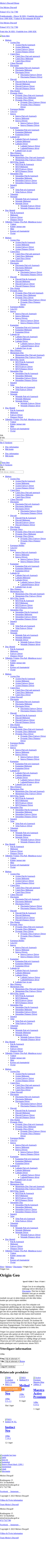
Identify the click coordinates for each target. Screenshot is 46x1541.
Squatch (13, 185)
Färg (2, 1358)
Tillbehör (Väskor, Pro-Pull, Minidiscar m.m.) (23, 222)
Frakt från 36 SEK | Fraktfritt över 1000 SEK (18, 31)
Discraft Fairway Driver (25, 86)
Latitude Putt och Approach (26, 139)
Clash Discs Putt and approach (27, 56)
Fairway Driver (16, 217)
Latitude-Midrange (22, 141)
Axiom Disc (15, 42)
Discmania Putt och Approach (27, 68)
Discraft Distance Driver (25, 88)
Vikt (2, 1361)
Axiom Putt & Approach (25, 45)
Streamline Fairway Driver (26, 180)
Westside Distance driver (30, 208)
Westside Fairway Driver (30, 206)
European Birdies (17, 109)
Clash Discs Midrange (24, 59)
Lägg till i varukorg (8, 1367)
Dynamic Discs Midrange (25, 98)
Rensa (22, 1361)
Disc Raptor (15, 91)
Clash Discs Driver (23, 61)
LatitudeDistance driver (29, 148)
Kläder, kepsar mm (17, 226)
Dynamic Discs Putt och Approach (29, 95)
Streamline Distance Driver (26, 183)
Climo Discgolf (16, 63)
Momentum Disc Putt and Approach (29, 157)
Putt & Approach (17, 213)
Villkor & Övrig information (11, 1500)
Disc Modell (10, 210)
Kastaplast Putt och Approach (27, 130)
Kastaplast (14, 128)
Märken (8, 40)
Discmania (14, 65)
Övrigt (12, 233)
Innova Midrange (22, 118)
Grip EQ (13, 111)
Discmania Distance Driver (31, 77)
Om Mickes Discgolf (8, 7)
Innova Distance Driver (29, 125)
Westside (13, 197)
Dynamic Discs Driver (24, 100)
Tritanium (14, 194)
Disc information (12, 447)
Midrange (14, 215)
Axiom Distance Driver (24, 52)
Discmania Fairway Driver (31, 75)
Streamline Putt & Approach (26, 176)
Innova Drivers (21, 121)
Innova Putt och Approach (26, 116)
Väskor (13, 224)
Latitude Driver (21, 144)
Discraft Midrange (22, 84)
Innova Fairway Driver (29, 123)
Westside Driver (21, 203)
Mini (12, 229)
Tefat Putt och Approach (25, 190)
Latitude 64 (14, 137)
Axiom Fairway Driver (24, 49)
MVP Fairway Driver (24, 169)
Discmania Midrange (23, 70)
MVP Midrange (21, 167)
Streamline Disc (16, 174)
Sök (1, 435)
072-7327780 (5, 1520)
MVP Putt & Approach (24, 164)
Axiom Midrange (22, 47)
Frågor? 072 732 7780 (9, 12)
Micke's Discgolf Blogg (9, 3)
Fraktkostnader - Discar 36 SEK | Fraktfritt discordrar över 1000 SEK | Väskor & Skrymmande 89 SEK (21, 17)
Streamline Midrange (23, 178)
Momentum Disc (17, 155)
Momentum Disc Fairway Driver (28, 160)
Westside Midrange (23, 201)
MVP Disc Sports (17, 162)
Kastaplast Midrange (23, 132)
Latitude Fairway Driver (30, 146)
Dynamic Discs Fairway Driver (33, 102)
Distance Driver (16, 220)
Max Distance (15, 153)
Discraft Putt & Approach (25, 82)
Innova (13, 114)
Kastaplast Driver (22, 134)
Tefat (12, 187)
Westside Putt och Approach (26, 199)
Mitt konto (9, 449)
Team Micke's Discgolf (9, 1504)
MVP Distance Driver (24, 171)
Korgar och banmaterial (19, 231)
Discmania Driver (22, 72)
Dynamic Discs (16, 93)
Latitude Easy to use (23, 151)
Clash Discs (15, 54)
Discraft (13, 79)
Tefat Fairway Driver (23, 192)
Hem (2, 1267)
